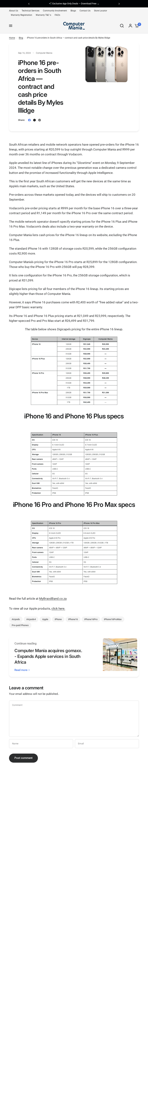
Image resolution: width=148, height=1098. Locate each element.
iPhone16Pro (90, 619)
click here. (58, 608)
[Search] (122, 25)
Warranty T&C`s (43, 15)
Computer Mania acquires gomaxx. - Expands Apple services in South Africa (48, 656)
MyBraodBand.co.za (53, 598)
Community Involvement (55, 10)
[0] (136, 25)
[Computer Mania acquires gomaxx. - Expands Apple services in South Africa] (120, 656)
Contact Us (85, 10)
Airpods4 (31, 619)
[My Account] (130, 25)
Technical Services (30, 10)
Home (12, 38)
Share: (21, 120)
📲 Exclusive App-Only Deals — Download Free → (74, 3)
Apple (45, 619)
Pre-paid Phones (20, 625)
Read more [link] (20, 670)
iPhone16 (73, 619)
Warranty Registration (21, 15)
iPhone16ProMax (113, 619)
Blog (21, 38)
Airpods (16, 619)
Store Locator (100, 10)
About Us (13, 10)
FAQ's (57, 15)
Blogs (73, 10)
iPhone (58, 619)
